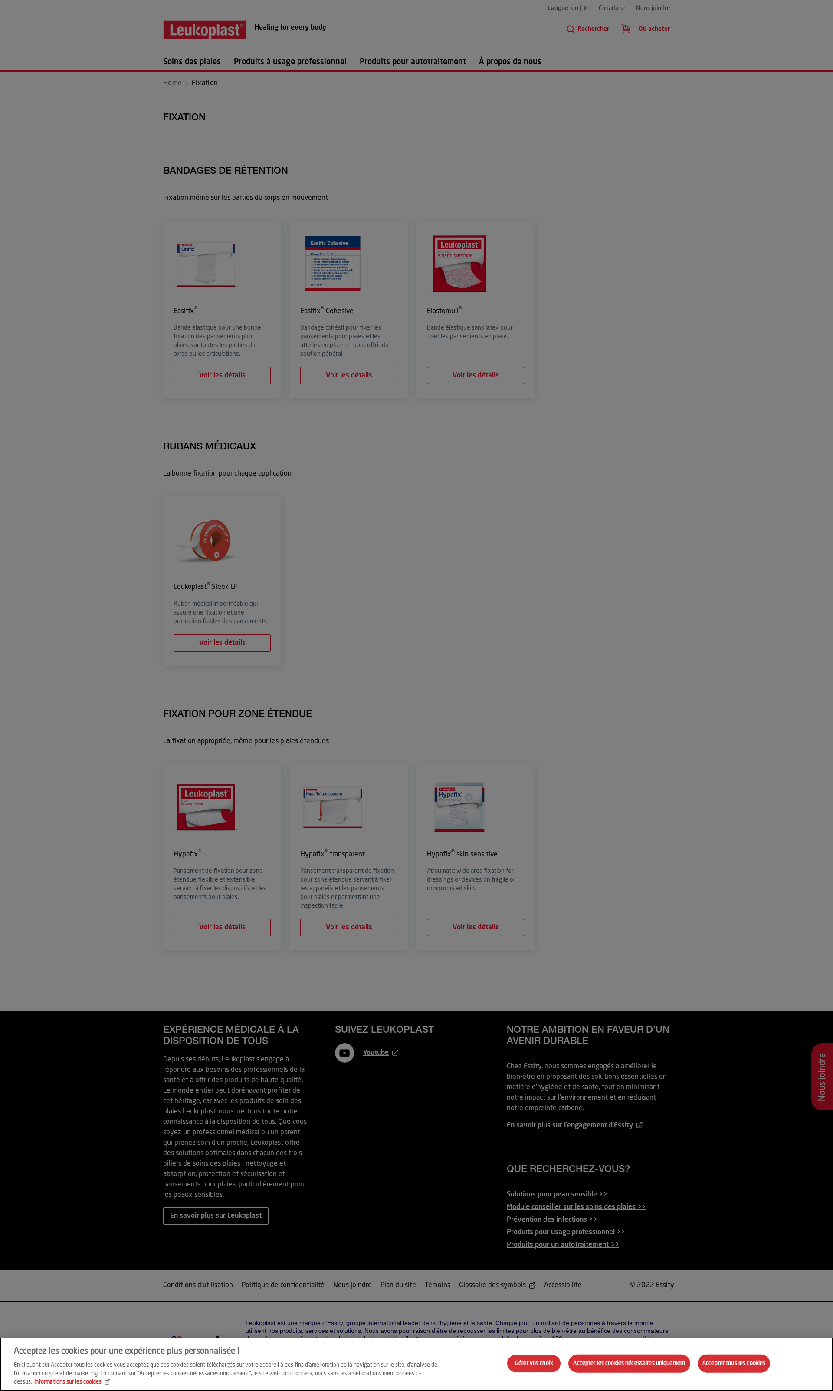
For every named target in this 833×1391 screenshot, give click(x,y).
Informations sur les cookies (68, 1382)
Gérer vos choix (534, 1363)
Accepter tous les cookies (733, 1363)
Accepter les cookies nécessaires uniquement (629, 1363)
